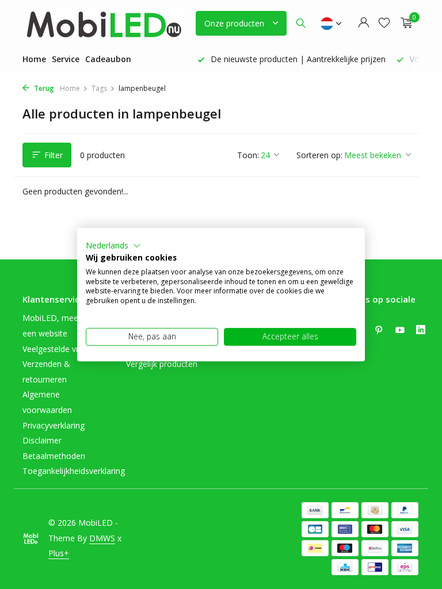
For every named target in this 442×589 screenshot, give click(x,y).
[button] (113, 246)
